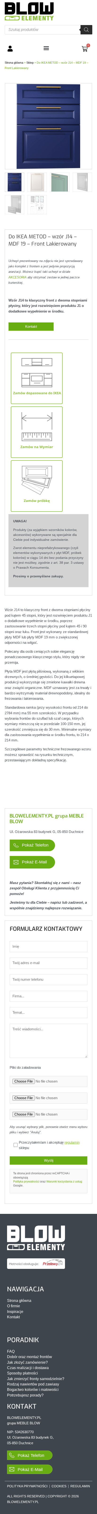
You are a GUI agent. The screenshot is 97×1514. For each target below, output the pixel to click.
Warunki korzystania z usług (64, 1181)
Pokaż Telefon (34, 845)
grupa (47, 819)
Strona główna (14, 62)
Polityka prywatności (26, 1181)
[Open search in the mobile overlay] (48, 29)
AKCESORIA (17, 277)
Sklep (30, 62)
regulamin (72, 1142)
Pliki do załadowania (25, 1067)
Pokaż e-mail (34, 861)
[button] (46, 48)
